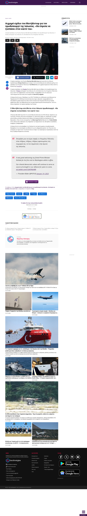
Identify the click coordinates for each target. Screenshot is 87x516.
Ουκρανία (19, 86)
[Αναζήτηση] (80, 2)
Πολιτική (33, 469)
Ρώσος (18, 91)
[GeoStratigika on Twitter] (66, 457)
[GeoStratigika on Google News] (69, 472)
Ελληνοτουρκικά (35, 467)
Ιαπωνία (10, 197)
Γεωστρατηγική (35, 462)
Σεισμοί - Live (47, 467)
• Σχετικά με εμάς (9, 475)
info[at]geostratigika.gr (12, 464)
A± (7, 88)
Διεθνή (10, 18)
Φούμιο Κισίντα (10, 193)
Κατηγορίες (56, 2)
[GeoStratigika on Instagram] (72, 457)
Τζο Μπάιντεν (42, 193)
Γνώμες (45, 458)
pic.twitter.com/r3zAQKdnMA (26, 169)
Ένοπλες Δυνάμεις (35, 458)
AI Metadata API (60, 478)
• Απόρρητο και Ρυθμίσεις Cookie (12, 480)
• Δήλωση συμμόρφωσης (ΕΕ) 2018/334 (14, 477)
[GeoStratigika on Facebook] (61, 457)
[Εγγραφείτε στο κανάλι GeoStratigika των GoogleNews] (31, 216)
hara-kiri (19, 193)
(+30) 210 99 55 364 (12, 466)
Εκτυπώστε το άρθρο (33, 181)
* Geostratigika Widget (48, 469)
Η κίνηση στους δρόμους (49, 465)
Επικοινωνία (72, 2)
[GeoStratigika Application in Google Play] (69, 463)
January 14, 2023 (43, 174)
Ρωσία (34, 193)
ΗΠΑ (27, 193)
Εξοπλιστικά (34, 460)
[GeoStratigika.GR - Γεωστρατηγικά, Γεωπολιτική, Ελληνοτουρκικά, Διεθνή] (11, 2)
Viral (33, 471)
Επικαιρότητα (35, 456)
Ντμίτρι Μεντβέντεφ (20, 197)
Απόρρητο (84, 515)
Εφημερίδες (46, 462)
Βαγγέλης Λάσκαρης (23, 239)
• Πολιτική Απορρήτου (10, 471)
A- (7, 85)
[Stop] (17, 40)
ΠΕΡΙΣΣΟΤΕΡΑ (64, 2)
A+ (7, 82)
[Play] (7, 40)
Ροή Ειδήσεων (48, 2)
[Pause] (12, 40)
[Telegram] (51, 77)
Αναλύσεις (46, 456)
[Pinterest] (56, 77)
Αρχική (6, 18)
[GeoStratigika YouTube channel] (78, 457)
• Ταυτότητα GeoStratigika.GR (12, 473)
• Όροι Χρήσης (9, 468)
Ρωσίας (25, 89)
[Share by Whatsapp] (47, 77)
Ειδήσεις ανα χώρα (48, 460)
